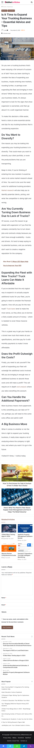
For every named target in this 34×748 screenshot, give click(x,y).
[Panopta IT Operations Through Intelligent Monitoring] (25, 547)
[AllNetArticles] (12, 2)
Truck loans (11, 309)
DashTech (28, 737)
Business (10, 6)
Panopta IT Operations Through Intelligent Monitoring (25, 555)
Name (4, 597)
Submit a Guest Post (13, 741)
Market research (8, 190)
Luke (5, 30)
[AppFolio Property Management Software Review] (25, 528)
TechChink (21, 737)
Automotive (11, 10)
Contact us (23, 741)
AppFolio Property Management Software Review (25, 536)
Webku (14, 737)
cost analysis (21, 387)
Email (4, 605)
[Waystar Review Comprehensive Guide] (9, 547)
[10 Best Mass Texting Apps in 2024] (9, 528)
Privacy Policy (7, 737)
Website (4, 612)
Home (4, 6)
